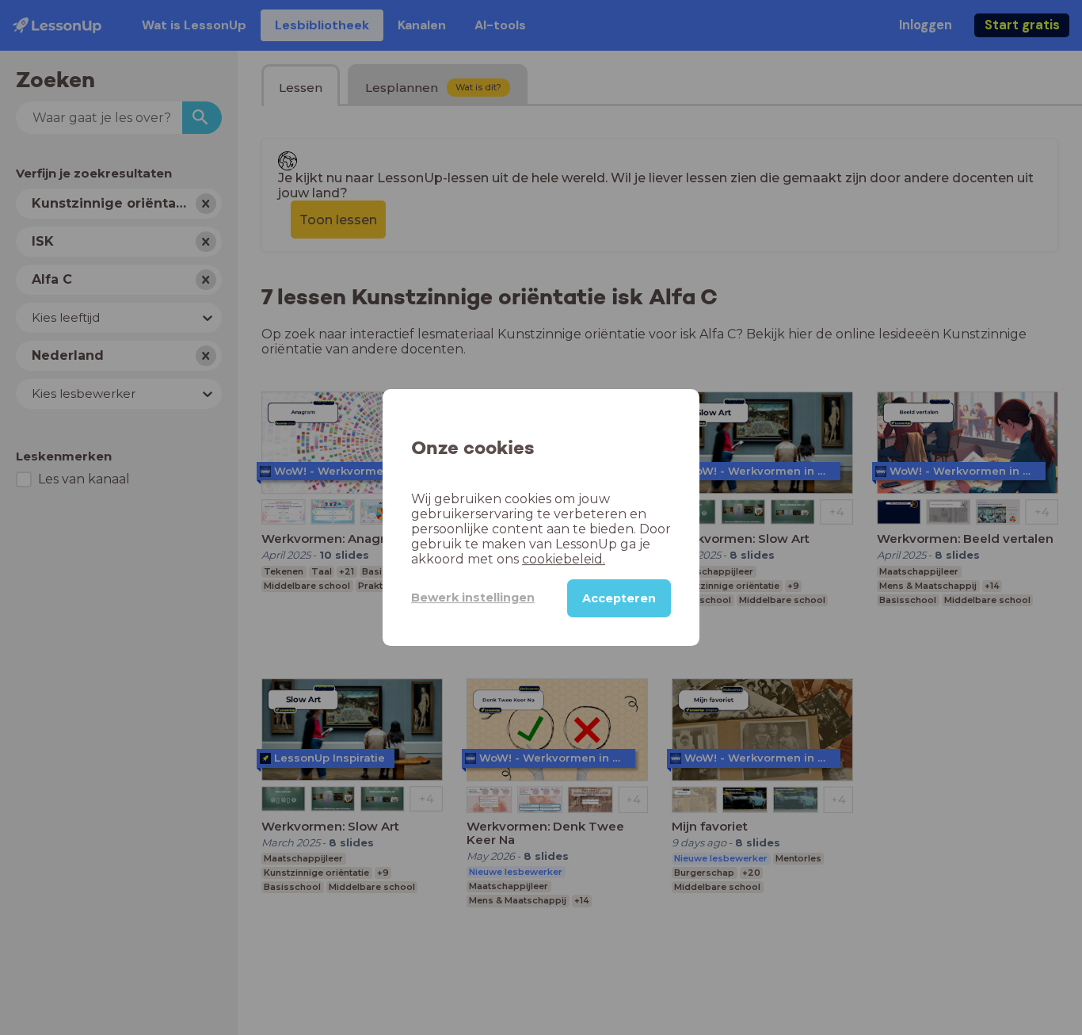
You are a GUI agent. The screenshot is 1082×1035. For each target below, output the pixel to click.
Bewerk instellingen (473, 597)
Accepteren (619, 598)
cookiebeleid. (563, 559)
